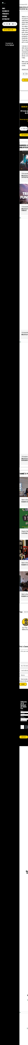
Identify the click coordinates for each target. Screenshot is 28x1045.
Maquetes (23, 531)
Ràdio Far (23, 499)
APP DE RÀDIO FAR (8, 29)
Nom (22, 710)
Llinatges (23, 713)
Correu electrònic (23, 717)
